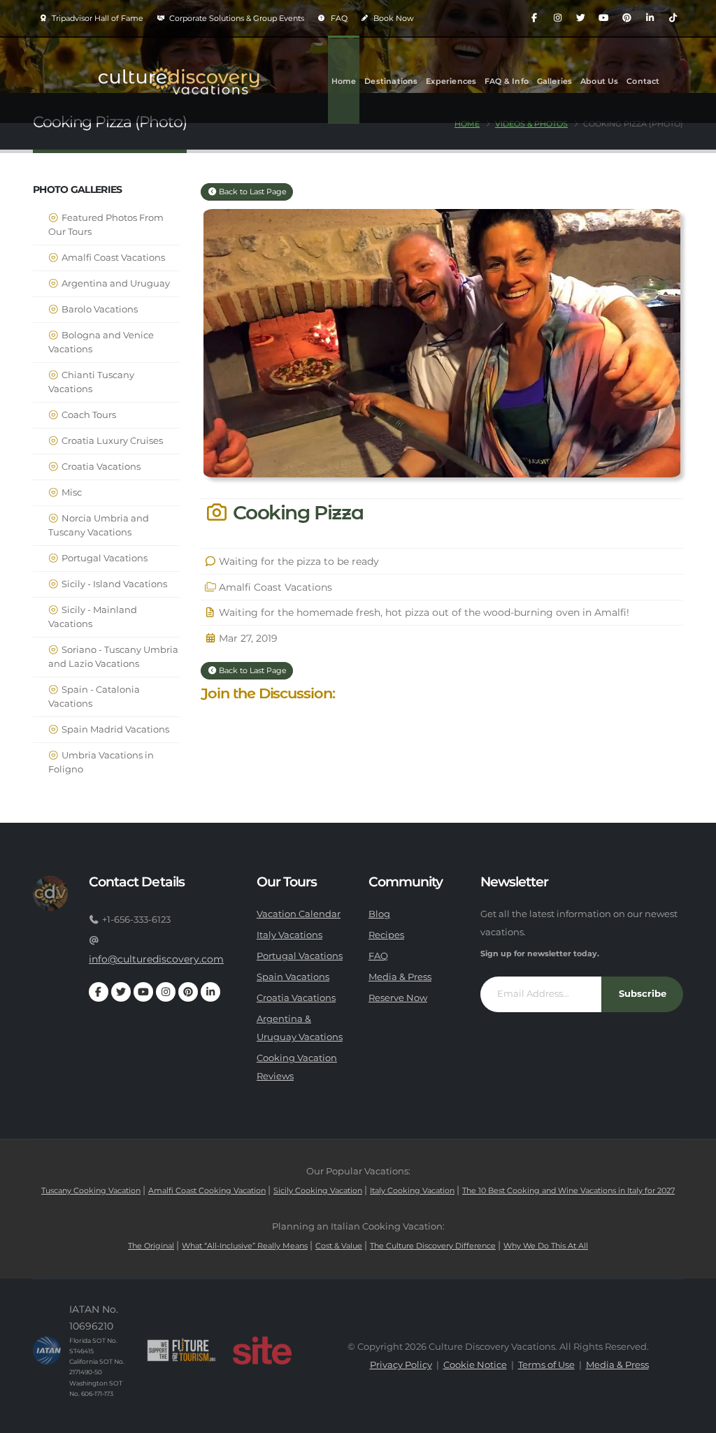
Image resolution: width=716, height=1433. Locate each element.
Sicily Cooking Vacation (317, 1190)
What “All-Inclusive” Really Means (245, 1246)
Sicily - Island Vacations (113, 584)
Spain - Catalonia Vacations (94, 696)
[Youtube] (603, 18)
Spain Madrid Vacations (114, 729)
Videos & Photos (531, 124)
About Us (599, 81)
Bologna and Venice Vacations (101, 342)
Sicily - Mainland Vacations (92, 617)
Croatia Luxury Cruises (111, 440)
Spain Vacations (293, 977)
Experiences (451, 81)
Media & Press (399, 977)
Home (344, 81)
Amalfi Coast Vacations (112, 257)
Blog (379, 914)
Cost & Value (338, 1246)
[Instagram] (557, 18)
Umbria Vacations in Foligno (101, 762)
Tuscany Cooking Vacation (91, 1190)
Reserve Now (397, 998)
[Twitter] (580, 18)
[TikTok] (672, 18)
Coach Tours (87, 415)
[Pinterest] (626, 18)
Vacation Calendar (299, 914)
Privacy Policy (401, 1365)
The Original (151, 1246)
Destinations (390, 81)
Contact (642, 81)
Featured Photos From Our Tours (106, 225)
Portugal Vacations (103, 558)
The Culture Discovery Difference (433, 1246)
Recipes (386, 935)
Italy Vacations (289, 935)
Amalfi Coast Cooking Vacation (207, 1190)
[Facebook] (534, 18)
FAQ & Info (507, 81)
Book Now (392, 18)
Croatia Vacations (100, 466)
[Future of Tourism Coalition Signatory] (181, 1350)
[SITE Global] (262, 1350)
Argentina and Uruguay (114, 283)
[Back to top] (691, 1417)
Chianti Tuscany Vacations (91, 382)
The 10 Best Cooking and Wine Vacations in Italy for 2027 (568, 1190)
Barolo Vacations (98, 309)
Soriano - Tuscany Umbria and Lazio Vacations (113, 657)
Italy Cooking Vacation (412, 1190)
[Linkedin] (649, 18)
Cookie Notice (475, 1365)
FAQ (338, 18)
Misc (70, 492)
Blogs (343, 166)
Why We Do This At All (545, 1246)
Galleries (555, 81)
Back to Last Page (252, 191)
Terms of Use (546, 1365)
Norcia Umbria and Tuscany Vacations (98, 525)
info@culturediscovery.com (156, 959)
